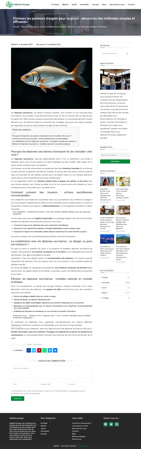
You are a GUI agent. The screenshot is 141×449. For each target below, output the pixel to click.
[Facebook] (106, 424)
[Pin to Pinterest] (39, 350)
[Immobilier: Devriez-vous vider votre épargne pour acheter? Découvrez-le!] (107, 181)
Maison (65, 5)
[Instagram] (117, 424)
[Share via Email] (55, 350)
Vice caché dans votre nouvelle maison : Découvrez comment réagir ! (122, 193)
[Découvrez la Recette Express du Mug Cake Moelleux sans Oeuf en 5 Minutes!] (123, 210)
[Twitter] (111, 424)
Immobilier (84, 5)
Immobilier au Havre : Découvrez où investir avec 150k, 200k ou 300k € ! (107, 251)
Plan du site (76, 439)
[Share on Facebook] (29, 350)
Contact (131, 5)
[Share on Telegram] (50, 350)
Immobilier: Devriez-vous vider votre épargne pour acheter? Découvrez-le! (105, 194)
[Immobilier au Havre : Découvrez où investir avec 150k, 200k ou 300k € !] (107, 239)
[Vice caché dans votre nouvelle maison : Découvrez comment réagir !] (123, 181)
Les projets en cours (80, 426)
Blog (104, 5)
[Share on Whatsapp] (44, 350)
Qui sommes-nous (117, 5)
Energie (95, 5)
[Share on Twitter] (34, 350)
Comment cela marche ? (81, 423)
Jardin (74, 5)
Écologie (55, 5)
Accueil (16, 27)
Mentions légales (78, 436)
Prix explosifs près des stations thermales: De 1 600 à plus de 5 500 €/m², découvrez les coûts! (123, 253)
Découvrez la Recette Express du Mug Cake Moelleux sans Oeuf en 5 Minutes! (122, 223)
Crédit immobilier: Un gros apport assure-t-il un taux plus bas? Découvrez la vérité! (107, 223)
